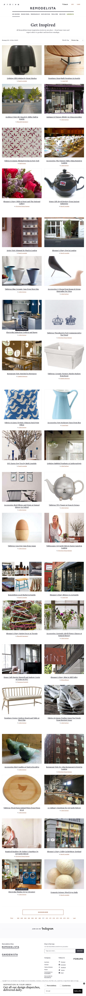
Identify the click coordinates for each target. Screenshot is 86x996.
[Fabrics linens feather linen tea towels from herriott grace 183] (64, 700)
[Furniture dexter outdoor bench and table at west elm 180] (22, 700)
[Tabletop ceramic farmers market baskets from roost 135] (64, 355)
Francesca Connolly (22, 682)
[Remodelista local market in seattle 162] (22, 576)
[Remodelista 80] (7, 4)
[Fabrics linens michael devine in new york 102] (22, 142)
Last (74, 918)
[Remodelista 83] (15, 4)
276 (68, 918)
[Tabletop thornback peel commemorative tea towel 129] (64, 315)
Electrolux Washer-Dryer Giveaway (21, 892)
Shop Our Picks (45, 14)
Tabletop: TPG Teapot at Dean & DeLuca (64, 505)
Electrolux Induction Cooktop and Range (21, 332)
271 (50, 918)
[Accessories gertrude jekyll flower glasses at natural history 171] (64, 615)
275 (64, 918)
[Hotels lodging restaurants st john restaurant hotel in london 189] (64, 749)
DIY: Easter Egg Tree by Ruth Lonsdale (21, 464)
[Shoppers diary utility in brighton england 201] (64, 833)
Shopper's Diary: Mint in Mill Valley (64, 677)
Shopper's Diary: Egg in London (64, 251)
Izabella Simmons (22, 376)
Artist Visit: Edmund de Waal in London (22, 251)
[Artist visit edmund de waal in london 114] (22, 232)
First (11, 918)
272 (54, 918)
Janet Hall (65, 81)
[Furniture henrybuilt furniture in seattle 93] (64, 60)
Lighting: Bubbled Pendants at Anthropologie (64, 464)
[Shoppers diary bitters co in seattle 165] (64, 576)
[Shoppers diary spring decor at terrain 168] (22, 615)
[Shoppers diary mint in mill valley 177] (64, 659)
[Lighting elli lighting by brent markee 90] (22, 60)
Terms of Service (48, 967)
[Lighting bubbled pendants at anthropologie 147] (64, 445)
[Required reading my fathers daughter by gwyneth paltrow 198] (22, 833)
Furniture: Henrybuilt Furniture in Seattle (64, 78)
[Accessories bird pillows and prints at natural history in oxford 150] (22, 487)
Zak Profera (22, 163)
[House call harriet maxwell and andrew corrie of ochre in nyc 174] (22, 659)
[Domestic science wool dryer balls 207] (64, 874)
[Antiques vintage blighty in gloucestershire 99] (64, 99)
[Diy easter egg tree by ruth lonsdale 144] (22, 445)
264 (25, 918)
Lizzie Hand (65, 425)
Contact (46, 964)
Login (78, 4)
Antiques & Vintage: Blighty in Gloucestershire (64, 117)
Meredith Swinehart (22, 122)
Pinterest (63, 962)
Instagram (63, 964)
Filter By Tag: (65, 40)
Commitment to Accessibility (48, 973)
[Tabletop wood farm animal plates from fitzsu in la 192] (22, 789)
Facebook (63, 967)
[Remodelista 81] (10, 4)
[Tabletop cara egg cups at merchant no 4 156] (22, 528)
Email (62, 972)
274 (61, 918)
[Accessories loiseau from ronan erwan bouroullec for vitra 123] (64, 271)
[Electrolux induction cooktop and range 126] (22, 315)
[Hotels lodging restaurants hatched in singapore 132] (22, 355)
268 (40, 918)
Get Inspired (16, 14)
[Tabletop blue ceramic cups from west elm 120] (22, 271)
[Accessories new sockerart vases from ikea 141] (64, 404)
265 (29, 918)
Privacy (46, 969)
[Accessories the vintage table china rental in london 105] (64, 142)
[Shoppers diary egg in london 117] (64, 232)
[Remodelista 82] (13, 4)
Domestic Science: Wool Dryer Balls (64, 892)
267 (36, 918)
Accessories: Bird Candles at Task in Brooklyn (22, 767)
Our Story (62, 14)
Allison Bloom (65, 680)
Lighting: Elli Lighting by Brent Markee (22, 78)
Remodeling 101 (35, 14)
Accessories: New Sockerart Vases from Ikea (64, 423)
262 (18, 918)
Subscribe (78, 991)
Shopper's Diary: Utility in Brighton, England (64, 852)
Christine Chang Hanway (22, 206)
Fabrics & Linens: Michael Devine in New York (21, 161)
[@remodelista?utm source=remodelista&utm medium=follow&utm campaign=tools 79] (4, 4)
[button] (65, 4)
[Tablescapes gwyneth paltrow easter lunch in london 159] (64, 528)
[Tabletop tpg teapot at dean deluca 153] (64, 487)
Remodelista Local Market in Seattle (22, 595)
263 (22, 918)
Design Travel (25, 14)
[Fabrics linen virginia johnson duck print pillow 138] (22, 404)
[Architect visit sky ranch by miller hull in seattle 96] (22, 99)
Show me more (43, 912)
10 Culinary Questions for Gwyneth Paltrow (64, 808)
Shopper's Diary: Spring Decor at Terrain (21, 634)
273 (57, 918)
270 (47, 918)
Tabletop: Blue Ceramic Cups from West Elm (22, 289)
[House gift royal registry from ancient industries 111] (64, 183)
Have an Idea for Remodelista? (48, 976)
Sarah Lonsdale (22, 81)
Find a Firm (54, 14)
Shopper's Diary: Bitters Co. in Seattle (64, 595)
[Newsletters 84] (18, 4)
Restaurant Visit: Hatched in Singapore (22, 374)
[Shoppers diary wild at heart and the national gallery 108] (22, 183)
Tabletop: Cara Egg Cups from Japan (22, 546)
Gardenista (70, 14)
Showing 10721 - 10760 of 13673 (10, 40)
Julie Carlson (65, 119)
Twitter (63, 970)
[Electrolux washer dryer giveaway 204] (22, 874)
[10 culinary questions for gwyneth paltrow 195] (64, 789)
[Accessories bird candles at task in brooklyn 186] (22, 749)
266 (32, 918)
